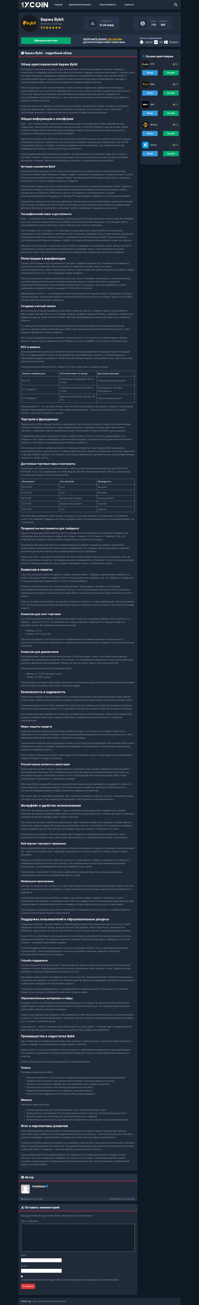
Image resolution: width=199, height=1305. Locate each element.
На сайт (171, 73)
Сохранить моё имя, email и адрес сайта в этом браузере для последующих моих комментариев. (70, 1279)
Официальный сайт (46, 40)
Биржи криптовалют (80, 5)
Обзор (150, 73)
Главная (58, 5)
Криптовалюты (108, 5)
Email (24, 1266)
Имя (24, 1255)
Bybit (152, 84)
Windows (173, 42)
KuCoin (153, 145)
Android (148, 42)
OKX (152, 104)
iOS (160, 42)
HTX (152, 64)
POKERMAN (38, 1186)
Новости (129, 5)
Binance (153, 124)
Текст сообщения (29, 1221)
